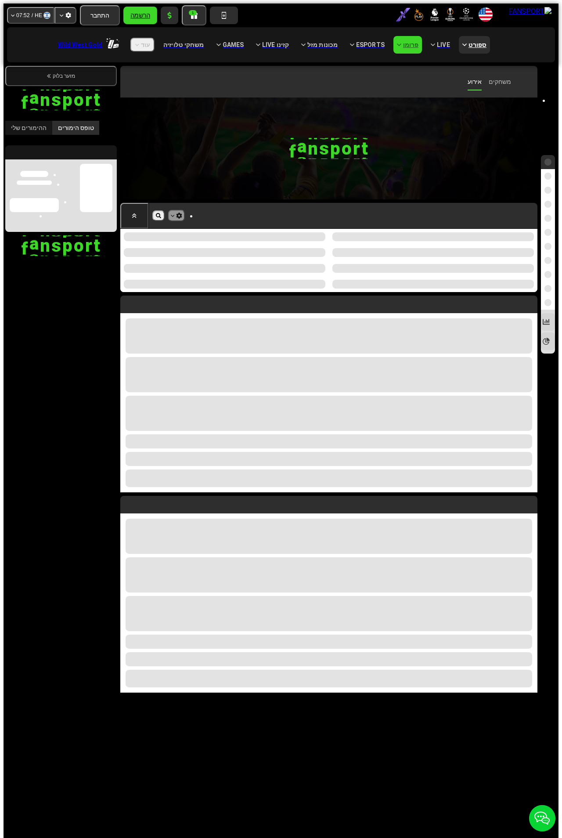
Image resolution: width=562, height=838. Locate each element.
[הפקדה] (169, 15)
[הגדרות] (65, 15)
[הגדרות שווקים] (176, 215)
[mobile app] (224, 15)
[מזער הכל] (134, 215)
